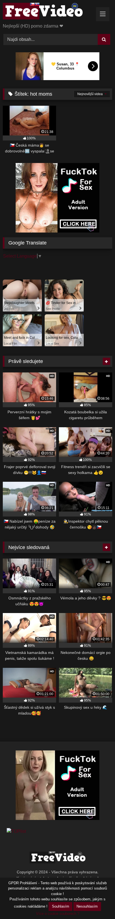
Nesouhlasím (87, 906)
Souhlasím (60, 906)
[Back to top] (98, 902)
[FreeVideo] (47, 12)
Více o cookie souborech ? (57, 913)
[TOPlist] (16, 831)
